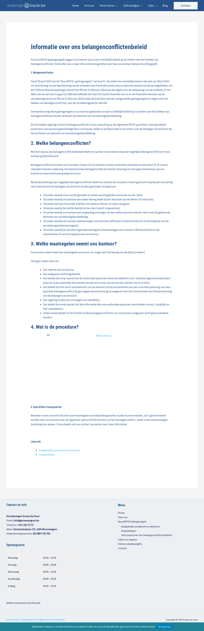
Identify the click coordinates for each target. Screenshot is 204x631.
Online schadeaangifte (130, 543)
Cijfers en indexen (127, 539)
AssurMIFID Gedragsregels (132, 521)
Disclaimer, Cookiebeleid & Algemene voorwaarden (35, 619)
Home (121, 512)
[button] (116, 5)
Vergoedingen (47, 454)
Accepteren (165, 626)
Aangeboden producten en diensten (59, 450)
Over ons (122, 517)
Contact (122, 548)
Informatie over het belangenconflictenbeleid (146, 535)
